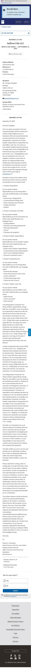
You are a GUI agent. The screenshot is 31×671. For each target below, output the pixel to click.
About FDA (15, 609)
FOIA (15, 633)
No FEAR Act (15, 625)
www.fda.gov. (7, 174)
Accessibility (15, 613)
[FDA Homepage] (2, 21)
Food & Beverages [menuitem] (8, 567)
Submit (15, 591)
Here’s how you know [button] (6, 2)
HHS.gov (15, 637)
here (19, 14)
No (7, 586)
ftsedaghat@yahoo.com (11, 98)
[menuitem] (15, 561)
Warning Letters (6, 26)
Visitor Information (15, 617)
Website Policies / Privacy (15, 621)
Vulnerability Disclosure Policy (15, 629)
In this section (7, 33)
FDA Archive (15, 605)
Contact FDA (15, 651)
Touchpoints (12, 596)
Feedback (29, 332)
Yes (7, 581)
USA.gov (15, 641)
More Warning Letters (16, 54)
